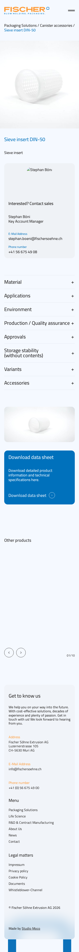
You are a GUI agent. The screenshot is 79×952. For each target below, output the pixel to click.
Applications (17, 295)
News (13, 835)
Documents (17, 883)
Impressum (16, 864)
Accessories (16, 383)
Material (13, 282)
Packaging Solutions (20, 25)
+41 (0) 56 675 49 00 (24, 788)
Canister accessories (56, 25)
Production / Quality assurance (37, 323)
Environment (18, 309)
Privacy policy (18, 871)
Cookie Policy (18, 877)
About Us (15, 829)
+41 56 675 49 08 (22, 251)
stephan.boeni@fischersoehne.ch (35, 238)
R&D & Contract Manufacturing (31, 822)
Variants (12, 369)
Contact (14, 841)
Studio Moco (31, 928)
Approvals (15, 336)
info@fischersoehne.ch (25, 769)
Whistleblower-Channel (25, 890)
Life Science (17, 816)
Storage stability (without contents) (23, 353)
